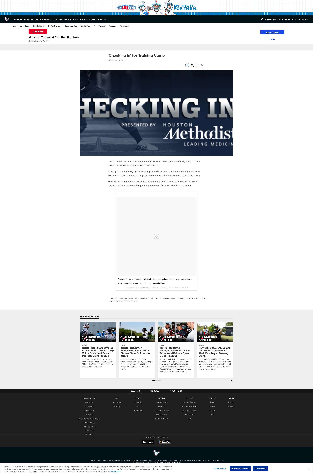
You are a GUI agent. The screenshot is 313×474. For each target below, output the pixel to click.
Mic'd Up (231, 402)
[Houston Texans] (156, 453)
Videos (231, 398)
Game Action (138, 410)
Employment (89, 406)
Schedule (212, 406)
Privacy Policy (89, 410)
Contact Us (89, 402)
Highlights (231, 406)
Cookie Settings (220, 468)
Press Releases (116, 402)
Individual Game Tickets (189, 406)
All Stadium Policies (161, 418)
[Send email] (197, 66)
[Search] (262, 19)
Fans (138, 406)
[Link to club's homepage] (7, 19)
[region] (156, 468)
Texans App (89, 434)
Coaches (212, 410)
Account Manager (189, 402)
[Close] (272, 39)
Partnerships (89, 414)
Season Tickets (189, 414)
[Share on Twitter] (192, 66)
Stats (212, 414)
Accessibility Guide (162, 402)
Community (138, 402)
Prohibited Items (161, 414)
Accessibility (89, 430)
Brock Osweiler (144, 287)
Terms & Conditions (89, 426)
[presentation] (232, 381)
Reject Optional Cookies (240, 468)
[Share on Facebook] (187, 66)
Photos (138, 398)
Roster (212, 402)
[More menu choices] (105, 19)
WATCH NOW (272, 32)
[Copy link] (202, 65)
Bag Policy (161, 406)
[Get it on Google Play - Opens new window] (164, 443)
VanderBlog (116, 406)
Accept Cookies (260, 468)
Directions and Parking (161, 410)
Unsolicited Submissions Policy (89, 418)
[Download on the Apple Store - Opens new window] (148, 442)
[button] (153, 380)
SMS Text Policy (89, 422)
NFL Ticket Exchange (189, 410)
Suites (189, 418)
